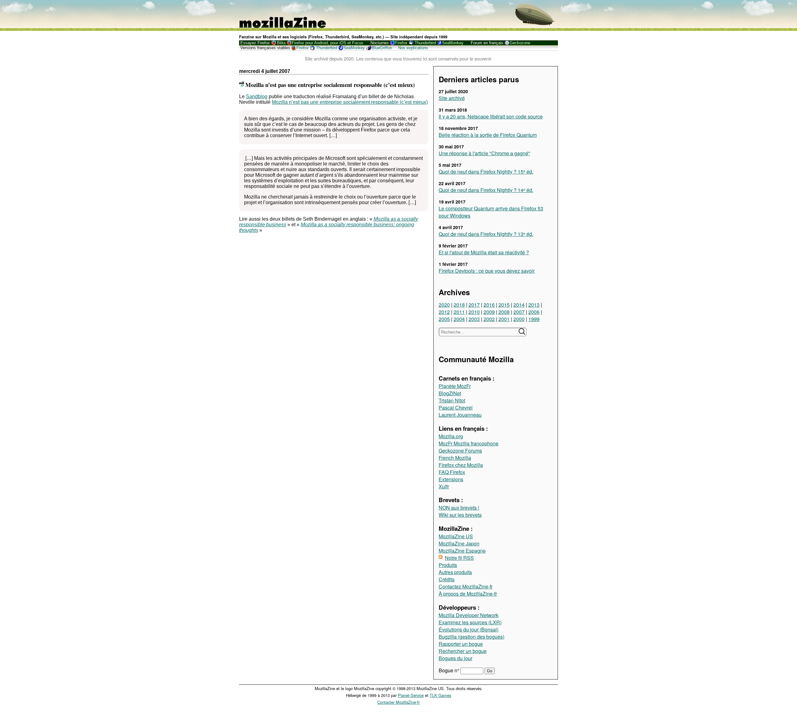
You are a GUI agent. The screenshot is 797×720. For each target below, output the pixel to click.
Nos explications (413, 48)
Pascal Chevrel (456, 407)
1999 (534, 319)
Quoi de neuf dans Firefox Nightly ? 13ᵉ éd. (486, 234)
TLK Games (440, 695)
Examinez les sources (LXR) (470, 622)
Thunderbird (425, 43)
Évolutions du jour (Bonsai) (468, 629)
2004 (459, 319)
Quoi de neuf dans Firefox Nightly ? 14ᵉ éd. (486, 190)
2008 (504, 311)
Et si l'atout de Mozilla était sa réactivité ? (484, 252)
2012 (444, 311)
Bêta (281, 43)
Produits (448, 565)
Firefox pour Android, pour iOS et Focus (327, 43)
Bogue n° (449, 670)
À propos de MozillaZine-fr (468, 593)
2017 (474, 304)
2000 (519, 319)
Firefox (401, 43)
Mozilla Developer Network (468, 615)
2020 (444, 304)
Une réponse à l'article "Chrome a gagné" (484, 153)
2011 (459, 311)
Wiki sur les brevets (460, 514)
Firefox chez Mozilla (461, 464)
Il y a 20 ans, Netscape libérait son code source (491, 116)
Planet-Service (411, 695)
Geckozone (520, 43)
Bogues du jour (455, 658)
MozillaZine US (456, 536)
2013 (534, 304)
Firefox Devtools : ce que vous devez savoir (487, 270)
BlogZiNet (450, 393)
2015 (504, 304)
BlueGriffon (382, 48)
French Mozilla (455, 457)
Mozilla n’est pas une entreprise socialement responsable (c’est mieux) (350, 102)
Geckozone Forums (460, 450)
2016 (489, 304)
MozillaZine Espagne (462, 550)
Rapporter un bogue (461, 643)
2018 (459, 304)
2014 (519, 304)
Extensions (451, 479)
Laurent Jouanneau (460, 414)
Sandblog (256, 96)
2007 (519, 311)
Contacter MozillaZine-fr (398, 702)
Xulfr (444, 486)
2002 (489, 319)
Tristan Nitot (452, 400)
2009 (489, 311)
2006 (534, 311)
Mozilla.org (451, 436)
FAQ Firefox (452, 472)
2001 (504, 319)
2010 (474, 311)
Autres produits (455, 572)
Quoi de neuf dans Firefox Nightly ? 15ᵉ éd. (486, 171)
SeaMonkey (453, 43)
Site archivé (452, 98)
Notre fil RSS (459, 557)
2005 (444, 319)
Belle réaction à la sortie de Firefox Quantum (488, 134)
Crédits (447, 579)
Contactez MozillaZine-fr (466, 586)
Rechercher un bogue (463, 651)
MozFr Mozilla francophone (468, 443)
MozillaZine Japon (459, 543)
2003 (474, 319)
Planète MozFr (455, 386)
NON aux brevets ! (459, 507)
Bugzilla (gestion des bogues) (471, 636)
